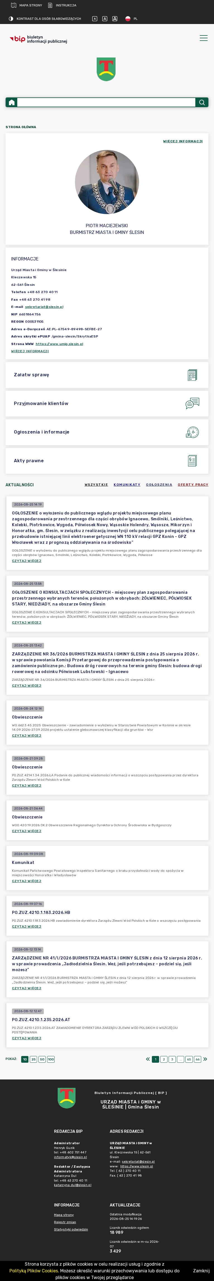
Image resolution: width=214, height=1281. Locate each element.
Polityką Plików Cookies (33, 1270)
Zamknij (201, 1270)
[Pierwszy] (148, 1059)
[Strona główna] (11, 102)
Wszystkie (96, 485)
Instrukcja (66, 5)
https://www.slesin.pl (136, 1166)
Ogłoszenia (159, 485)
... (180, 1059)
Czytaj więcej (27, 561)
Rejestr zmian (65, 1222)
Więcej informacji (30, 351)
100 (51, 1059)
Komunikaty (127, 485)
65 (189, 1059)
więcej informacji (183, 141)
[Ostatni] (205, 1059)
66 (198, 1059)
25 (33, 1059)
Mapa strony (31, 5)
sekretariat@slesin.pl (44, 307)
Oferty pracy (193, 485)
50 (42, 1059)
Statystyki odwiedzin (71, 1229)
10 (25, 1059)
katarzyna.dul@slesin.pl (72, 1185)
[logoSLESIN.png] (107, 69)
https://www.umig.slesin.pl (59, 344)
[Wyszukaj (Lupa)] (201, 102)
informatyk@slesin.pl (70, 1157)
